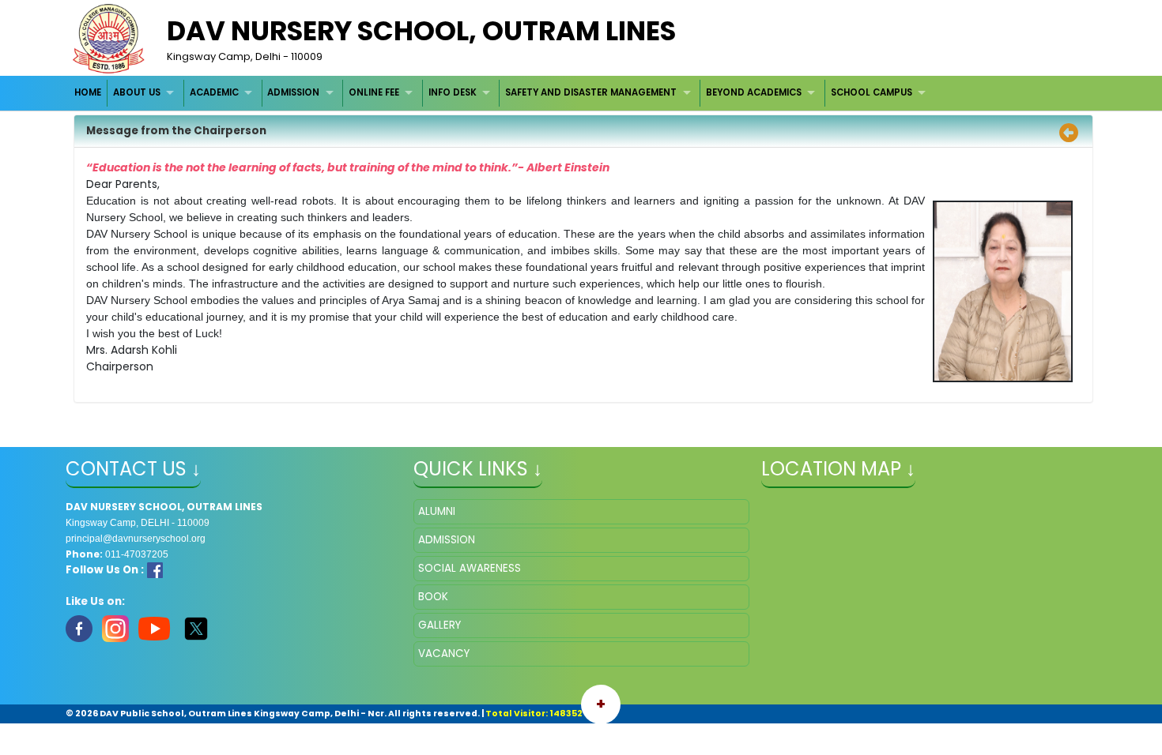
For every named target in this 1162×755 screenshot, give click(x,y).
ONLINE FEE (374, 92)
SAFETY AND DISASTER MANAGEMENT (591, 92)
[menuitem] (89, 93)
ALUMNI (436, 511)
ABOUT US (136, 92)
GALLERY (439, 625)
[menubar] (502, 93)
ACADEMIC (214, 92)
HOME (87, 92)
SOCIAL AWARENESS (469, 568)
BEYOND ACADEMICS (754, 92)
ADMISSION (293, 92)
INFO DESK (452, 92)
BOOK (433, 596)
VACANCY (444, 653)
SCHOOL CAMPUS (871, 92)
